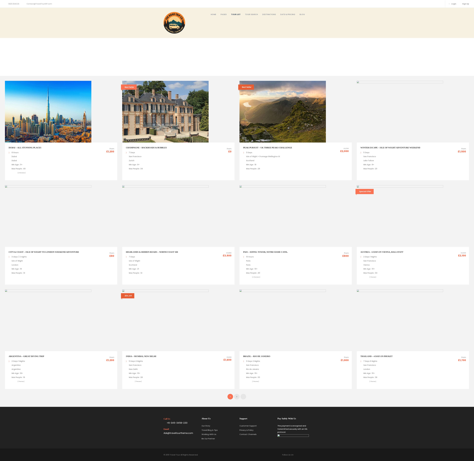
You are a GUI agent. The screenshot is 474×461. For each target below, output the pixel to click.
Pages (224, 14)
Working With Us (209, 434)
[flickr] (436, 4)
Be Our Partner (208, 438)
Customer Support (248, 425)
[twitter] (440, 4)
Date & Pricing (287, 14)
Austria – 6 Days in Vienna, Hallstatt (381, 252)
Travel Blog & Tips (210, 430)
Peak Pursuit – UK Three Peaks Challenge (267, 147)
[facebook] (432, 4)
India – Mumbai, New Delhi (141, 356)
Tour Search (251, 14)
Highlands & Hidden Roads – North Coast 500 (152, 252)
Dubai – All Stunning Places (25, 147)
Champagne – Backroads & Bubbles (146, 147)
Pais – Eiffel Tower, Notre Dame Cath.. (265, 252)
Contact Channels (248, 434)
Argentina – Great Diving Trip (26, 356)
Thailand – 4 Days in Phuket (376, 356)
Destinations (269, 14)
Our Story (206, 425)
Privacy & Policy (246, 430)
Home (213, 14)
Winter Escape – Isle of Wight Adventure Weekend (390, 147)
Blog (302, 14)
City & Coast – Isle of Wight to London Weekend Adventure (44, 252)
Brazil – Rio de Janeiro (256, 356)
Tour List (236, 14)
